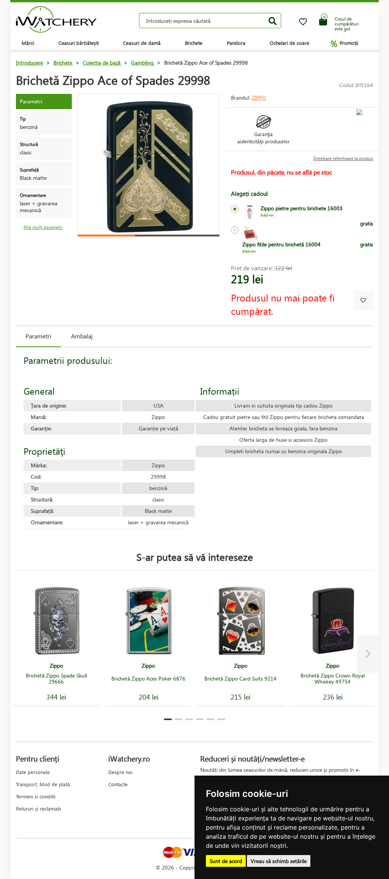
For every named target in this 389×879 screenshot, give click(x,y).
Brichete (193, 43)
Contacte (118, 784)
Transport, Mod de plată (43, 784)
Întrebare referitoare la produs (343, 158)
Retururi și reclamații (38, 808)
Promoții (344, 43)
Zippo (258, 97)
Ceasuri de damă (142, 43)
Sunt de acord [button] (226, 861)
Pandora (236, 43)
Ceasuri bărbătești (79, 43)
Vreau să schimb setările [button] (279, 861)
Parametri (38, 336)
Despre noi (120, 772)
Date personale (33, 772)
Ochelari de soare (289, 43)
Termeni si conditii (35, 796)
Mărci (28, 43)
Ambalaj (82, 336)
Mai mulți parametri (43, 227)
